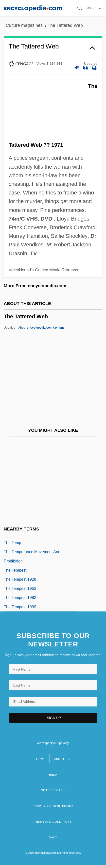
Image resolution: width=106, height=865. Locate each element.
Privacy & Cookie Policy (53, 805)
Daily (53, 837)
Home (40, 758)
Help (53, 774)
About (41, 327)
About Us (62, 758)
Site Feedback (53, 790)
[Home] (33, 8)
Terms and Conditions (53, 821)
